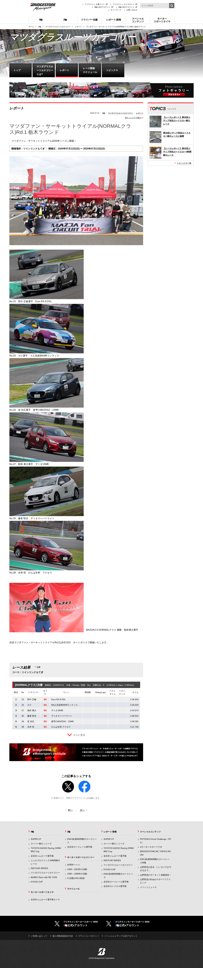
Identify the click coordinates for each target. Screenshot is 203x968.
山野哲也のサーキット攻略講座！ (155, 875)
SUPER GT (36, 839)
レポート (139, 113)
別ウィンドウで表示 (133, 118)
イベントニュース (148, 887)
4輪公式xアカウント (102, 7)
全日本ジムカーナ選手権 (42, 856)
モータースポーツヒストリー (80, 857)
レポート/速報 (110, 831)
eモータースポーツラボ (151, 847)
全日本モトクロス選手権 (115, 886)
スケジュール (73, 889)
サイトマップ (116, 10)
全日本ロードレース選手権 (79, 847)
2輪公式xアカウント (126, 7)
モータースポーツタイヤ (42, 892)
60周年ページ (73, 865)
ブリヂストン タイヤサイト (123, 4)
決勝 (38, 667)
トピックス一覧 (184, 163)
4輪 (103, 113)
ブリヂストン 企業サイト (95, 4)
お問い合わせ (131, 10)
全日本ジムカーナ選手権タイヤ (45, 899)
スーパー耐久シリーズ (41, 843)
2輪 (68, 831)
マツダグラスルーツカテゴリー (120, 113)
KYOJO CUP (37, 882)
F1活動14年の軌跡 (76, 878)
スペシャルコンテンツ (150, 831)
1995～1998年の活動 (77, 874)
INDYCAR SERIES (39, 868)
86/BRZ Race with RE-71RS (44, 877)
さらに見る (79, 735)
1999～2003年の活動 (77, 869)
